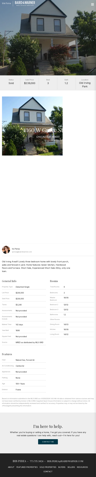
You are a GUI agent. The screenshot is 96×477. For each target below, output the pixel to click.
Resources (82, 467)
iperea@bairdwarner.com (22, 252)
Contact (48, 471)
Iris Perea (19, 461)
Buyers (62, 467)
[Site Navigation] (93, 5)
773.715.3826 (36, 461)
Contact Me (48, 442)
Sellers (71, 467)
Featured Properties (27, 467)
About (11, 467)
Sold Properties (48, 467)
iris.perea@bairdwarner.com (65, 461)
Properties (48, 124)
